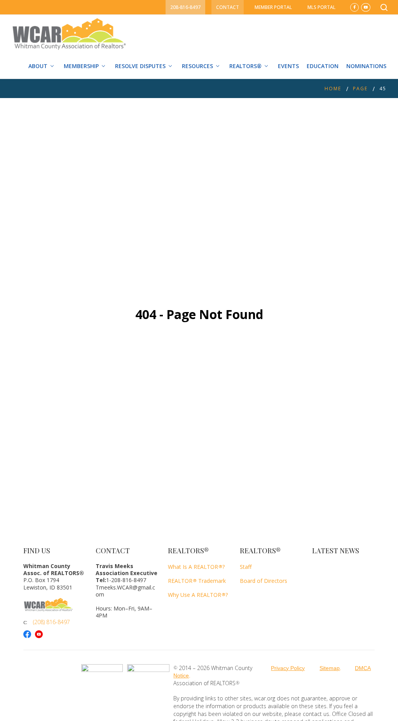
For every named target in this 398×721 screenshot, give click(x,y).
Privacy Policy (288, 668)
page (360, 88)
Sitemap (329, 668)
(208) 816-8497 (51, 622)
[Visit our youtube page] (41, 634)
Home (333, 88)
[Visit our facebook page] (29, 634)
